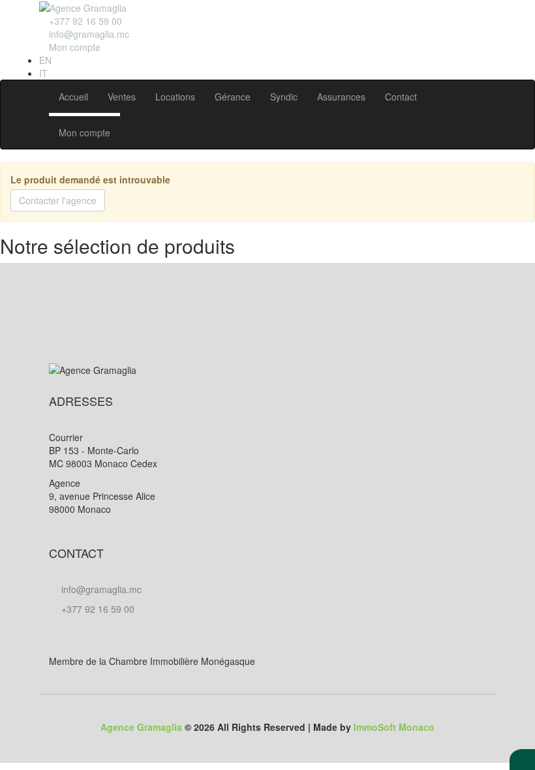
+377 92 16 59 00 (96, 608)
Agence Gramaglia (141, 726)
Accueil (73, 96)
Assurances (341, 96)
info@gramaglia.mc (87, 33)
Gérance (233, 96)
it (43, 73)
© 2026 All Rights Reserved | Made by (267, 726)
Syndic (284, 96)
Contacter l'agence (58, 200)
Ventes (122, 96)
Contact (401, 96)
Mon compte (84, 132)
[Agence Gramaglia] (83, 6)
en (45, 60)
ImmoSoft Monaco (394, 726)
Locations (175, 96)
